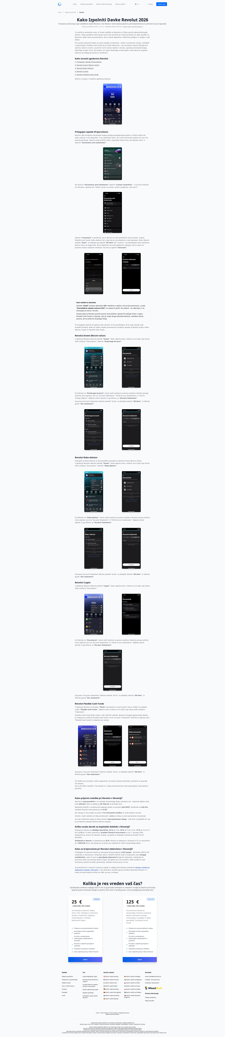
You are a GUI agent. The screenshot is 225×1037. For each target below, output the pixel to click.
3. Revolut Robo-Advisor (84, 68)
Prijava (150, 4)
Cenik (75, 4)
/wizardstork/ (155, 983)
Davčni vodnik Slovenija (104, 4)
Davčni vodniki (120, 4)
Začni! (85, 960)
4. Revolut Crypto (81, 71)
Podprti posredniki (86, 4)
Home (59, 12)
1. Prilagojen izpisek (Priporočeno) (88, 62)
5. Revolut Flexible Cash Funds (87, 75)
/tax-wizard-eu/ (155, 979)
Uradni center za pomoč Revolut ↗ (133, 26)
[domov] (59, 4)
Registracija (161, 4)
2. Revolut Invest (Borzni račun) (87, 65)
